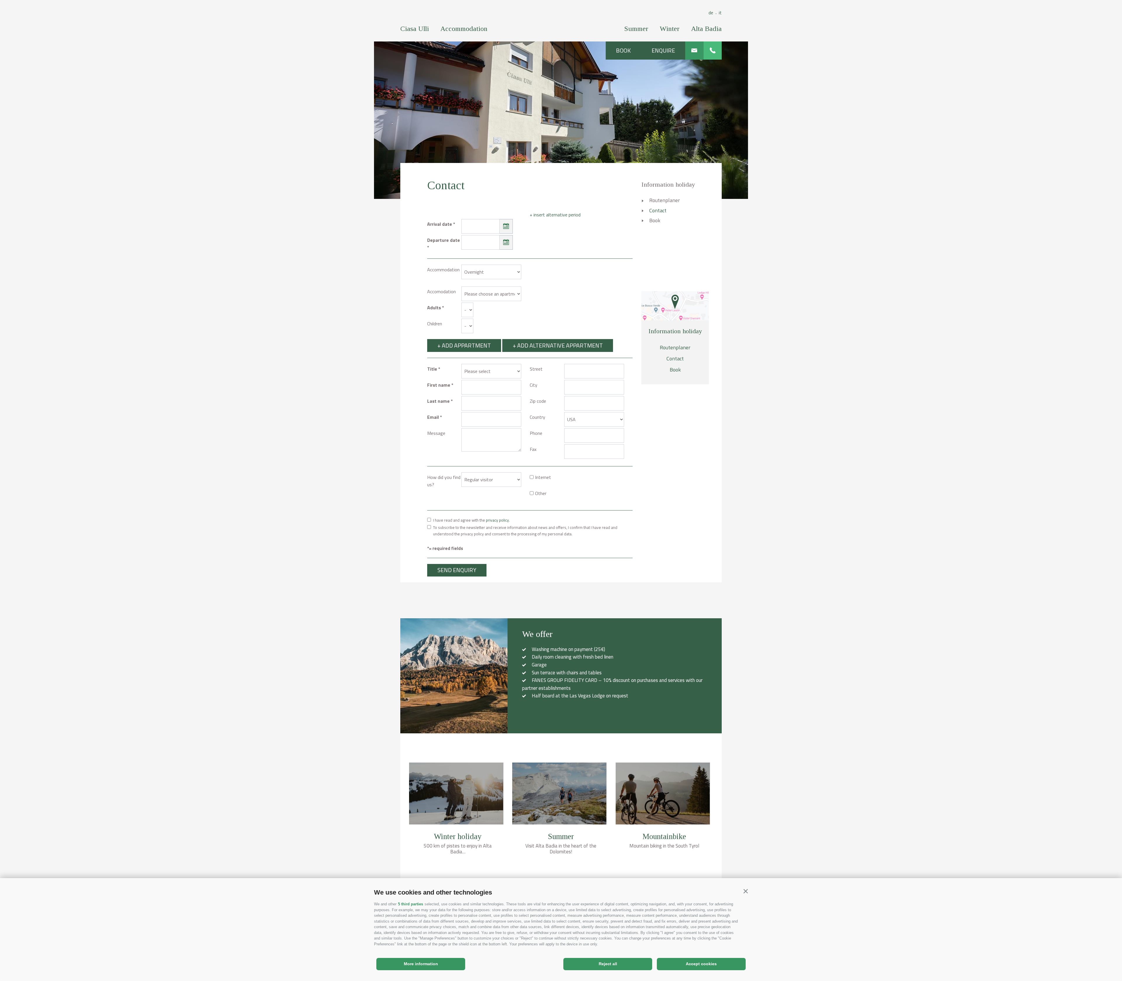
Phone (536, 433)
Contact (657, 210)
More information (421, 963)
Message (436, 433)
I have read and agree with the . (471, 520)
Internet (543, 477)
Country (537, 417)
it (720, 12)
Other (540, 493)
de (713, 12)
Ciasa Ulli (414, 28)
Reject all (608, 963)
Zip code (538, 400)
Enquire (663, 50)
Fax (533, 449)
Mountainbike (664, 836)
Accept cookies (701, 963)
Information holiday (668, 184)
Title (432, 368)
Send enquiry (456, 569)
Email (433, 417)
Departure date (443, 240)
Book (623, 50)
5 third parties (410, 904)
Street (536, 368)
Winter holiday (458, 836)
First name (438, 384)
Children (434, 323)
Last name (438, 400)
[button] (745, 891)
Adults (434, 307)
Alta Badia (706, 28)
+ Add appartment (464, 345)
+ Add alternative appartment (558, 345)
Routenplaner (664, 200)
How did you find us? (443, 481)
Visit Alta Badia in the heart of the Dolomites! (560, 849)
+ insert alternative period (555, 214)
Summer (636, 28)
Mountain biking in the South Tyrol (664, 846)
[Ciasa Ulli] (561, 18)
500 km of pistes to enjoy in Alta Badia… (458, 849)
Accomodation (441, 291)
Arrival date (439, 224)
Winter (670, 28)
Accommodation (463, 28)
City (533, 384)
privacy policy (497, 520)
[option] (561, 120)
